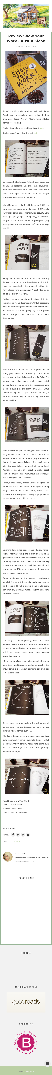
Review (17, 841)
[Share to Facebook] (13, 835)
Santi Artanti (30, 1071)
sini (41, 128)
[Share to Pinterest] (23, 835)
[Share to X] (18, 835)
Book (10, 841)
